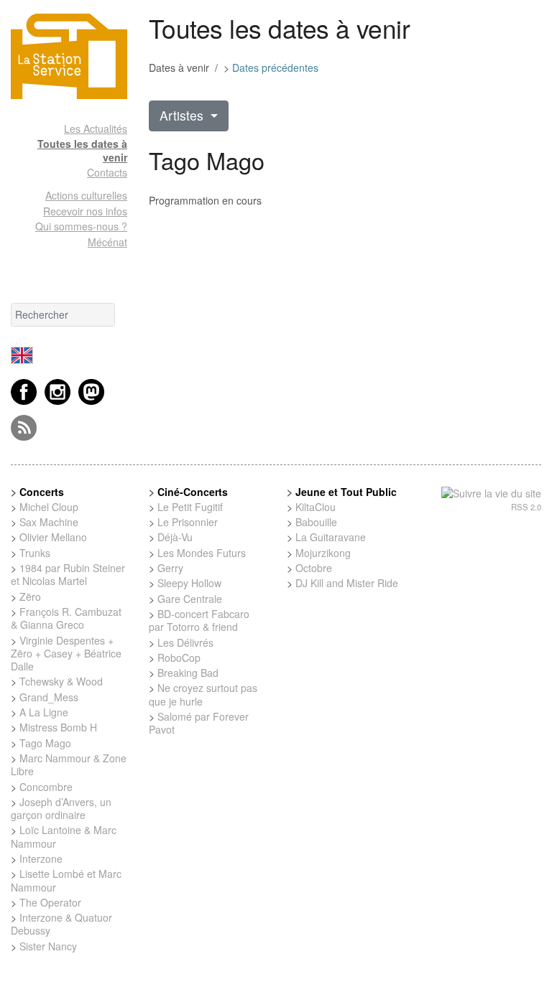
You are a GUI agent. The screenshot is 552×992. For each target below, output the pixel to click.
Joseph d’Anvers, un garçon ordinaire (61, 808)
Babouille (316, 522)
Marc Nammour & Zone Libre (68, 764)
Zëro (30, 596)
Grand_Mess (48, 697)
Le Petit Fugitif (190, 507)
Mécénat (107, 242)
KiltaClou (315, 507)
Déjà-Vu (175, 537)
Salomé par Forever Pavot (199, 722)
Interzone (41, 858)
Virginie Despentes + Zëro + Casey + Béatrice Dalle (66, 653)
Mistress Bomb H (58, 727)
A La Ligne (43, 712)
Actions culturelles (86, 195)
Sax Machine (48, 522)
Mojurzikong (323, 553)
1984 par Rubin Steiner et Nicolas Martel (68, 574)
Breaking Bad (187, 672)
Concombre (46, 787)
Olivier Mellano (53, 537)
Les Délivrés (185, 642)
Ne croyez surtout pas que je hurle (203, 694)
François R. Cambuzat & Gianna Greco (66, 618)
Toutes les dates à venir (82, 150)
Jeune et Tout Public (346, 492)
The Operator (50, 902)
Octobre (313, 568)
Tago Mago (45, 743)
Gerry (170, 568)
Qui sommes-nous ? (81, 226)
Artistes (183, 115)
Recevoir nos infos (85, 211)
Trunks (34, 553)
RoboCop (179, 657)
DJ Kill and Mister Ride (346, 583)
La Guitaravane (330, 537)
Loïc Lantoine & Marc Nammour (63, 836)
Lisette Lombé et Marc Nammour (66, 880)
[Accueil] (69, 57)
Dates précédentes (275, 67)
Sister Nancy (48, 946)
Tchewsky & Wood (61, 681)
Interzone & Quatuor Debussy (61, 923)
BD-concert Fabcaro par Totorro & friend (199, 620)
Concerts (41, 492)
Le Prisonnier (187, 522)
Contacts (107, 172)
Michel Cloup (48, 507)
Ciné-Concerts (192, 492)
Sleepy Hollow (189, 583)
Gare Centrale (189, 598)
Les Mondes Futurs (201, 553)
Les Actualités (95, 128)
